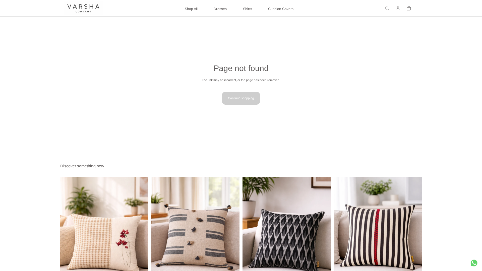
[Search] (387, 8)
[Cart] (408, 8)
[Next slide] (140, 243)
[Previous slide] (67, 243)
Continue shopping (241, 98)
